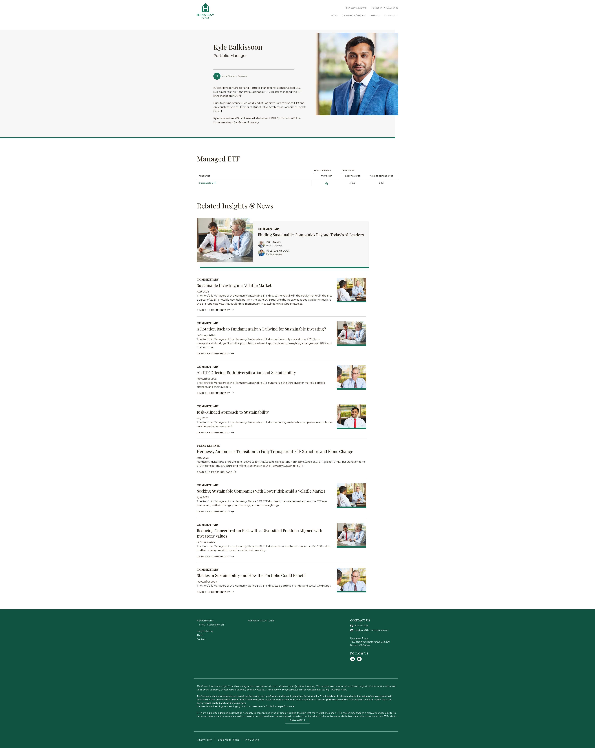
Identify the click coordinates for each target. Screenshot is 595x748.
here (243, 703)
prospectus (327, 686)
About (200, 635)
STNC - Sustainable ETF (212, 624)
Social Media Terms (228, 739)
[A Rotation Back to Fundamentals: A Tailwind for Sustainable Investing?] (351, 333)
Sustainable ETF (207, 183)
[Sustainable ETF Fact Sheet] (326, 183)
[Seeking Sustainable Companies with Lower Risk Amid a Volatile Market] (351, 495)
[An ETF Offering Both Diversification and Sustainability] (351, 377)
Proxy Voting (252, 739)
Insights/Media (205, 631)
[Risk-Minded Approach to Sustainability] (351, 416)
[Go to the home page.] (205, 11)
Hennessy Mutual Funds (261, 620)
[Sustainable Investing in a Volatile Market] (351, 290)
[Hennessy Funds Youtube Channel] (359, 659)
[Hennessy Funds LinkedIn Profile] (352, 659)
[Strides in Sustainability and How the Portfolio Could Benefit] (351, 580)
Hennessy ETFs (205, 620)
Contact (201, 639)
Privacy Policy (204, 739)
